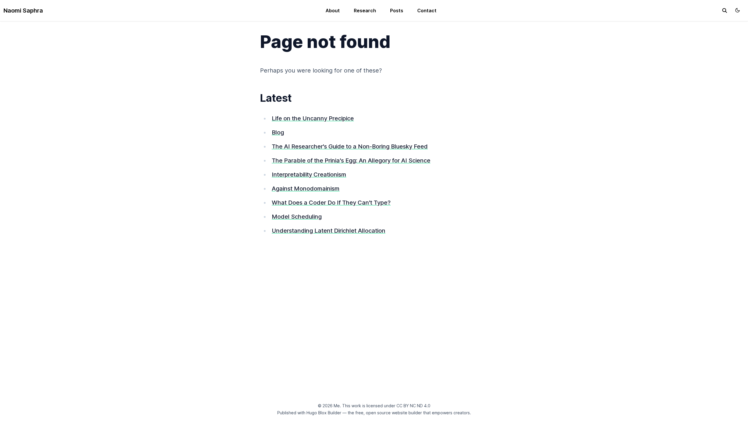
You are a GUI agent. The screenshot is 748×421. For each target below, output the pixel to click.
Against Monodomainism (306, 188)
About (332, 10)
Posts (396, 10)
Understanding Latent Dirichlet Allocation (328, 230)
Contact (427, 10)
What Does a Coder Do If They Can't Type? (331, 202)
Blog (278, 132)
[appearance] (737, 10)
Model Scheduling (297, 216)
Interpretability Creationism (309, 174)
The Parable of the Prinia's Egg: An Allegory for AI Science (351, 160)
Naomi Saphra (23, 10)
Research (365, 10)
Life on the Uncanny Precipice (313, 118)
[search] (724, 10)
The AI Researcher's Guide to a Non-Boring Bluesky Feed (350, 146)
